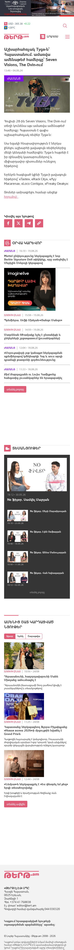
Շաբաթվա (34, 636)
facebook (8, 223)
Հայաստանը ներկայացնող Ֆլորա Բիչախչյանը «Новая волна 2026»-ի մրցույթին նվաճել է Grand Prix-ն (35, 730)
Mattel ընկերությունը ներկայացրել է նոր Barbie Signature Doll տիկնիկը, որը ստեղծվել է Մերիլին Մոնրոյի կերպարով (36, 259)
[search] (65, 26)
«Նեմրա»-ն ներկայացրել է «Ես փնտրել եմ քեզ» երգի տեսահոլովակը (36, 786)
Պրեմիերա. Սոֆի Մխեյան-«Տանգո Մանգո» (33, 320)
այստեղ (49, 924)
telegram (29, 223)
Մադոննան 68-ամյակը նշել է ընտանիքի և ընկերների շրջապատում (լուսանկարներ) (32, 336)
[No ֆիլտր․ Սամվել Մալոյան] (37, 474)
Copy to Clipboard (39, 223)
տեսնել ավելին (16, 804)
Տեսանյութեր (26, 448)
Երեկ (20, 636)
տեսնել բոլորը (15, 389)
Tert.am (16, 36)
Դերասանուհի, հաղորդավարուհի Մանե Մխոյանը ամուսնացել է (31, 678)
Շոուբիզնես (12, 315)
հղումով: (11, 196)
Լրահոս (52, 36)
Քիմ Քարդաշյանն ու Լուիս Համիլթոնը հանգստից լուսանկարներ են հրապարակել (33, 376)
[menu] (67, 37)
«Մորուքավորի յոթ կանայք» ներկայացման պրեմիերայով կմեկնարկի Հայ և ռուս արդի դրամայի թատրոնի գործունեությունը (33, 356)
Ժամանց (13, 78)
